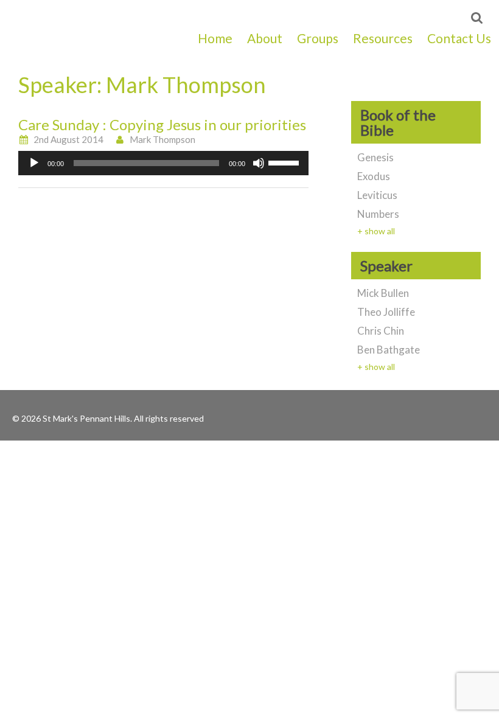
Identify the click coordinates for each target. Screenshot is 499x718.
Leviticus (377, 195)
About (264, 38)
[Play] (34, 163)
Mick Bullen (383, 293)
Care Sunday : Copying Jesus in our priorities (162, 124)
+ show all (376, 231)
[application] (163, 163)
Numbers (378, 213)
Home (215, 38)
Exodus (373, 176)
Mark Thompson (162, 139)
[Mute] (259, 163)
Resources (383, 38)
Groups (317, 38)
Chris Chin (380, 330)
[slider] (285, 162)
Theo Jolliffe (386, 311)
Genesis (375, 157)
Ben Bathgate (388, 349)
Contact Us (459, 38)
